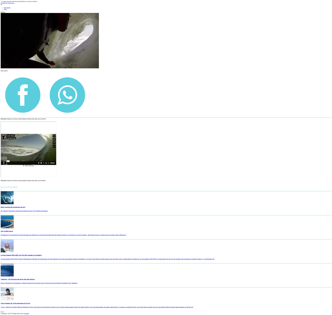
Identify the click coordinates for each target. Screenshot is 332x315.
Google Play (4, 3)
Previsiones (7, 7)
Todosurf (26, 313)
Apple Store (11, 3)
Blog (5, 9)
